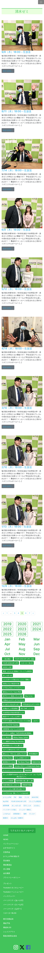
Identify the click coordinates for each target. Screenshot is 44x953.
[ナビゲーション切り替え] (41, 2)
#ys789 (5, 801)
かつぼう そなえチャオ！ (11, 704)
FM (15, 797)
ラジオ (27, 797)
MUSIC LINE (7, 667)
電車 (24, 814)
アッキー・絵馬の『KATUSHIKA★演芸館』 (17, 733)
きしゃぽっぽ (7, 675)
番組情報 (28, 770)
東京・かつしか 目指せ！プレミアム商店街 (17, 671)
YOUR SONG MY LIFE (10, 663)
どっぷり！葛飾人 (25, 810)
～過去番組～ (7, 659)
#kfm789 (35, 797)
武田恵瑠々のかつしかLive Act (13, 729)
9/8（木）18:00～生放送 (16, 52)
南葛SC (5, 818)
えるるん (37, 805)
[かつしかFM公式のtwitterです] (22, 948)
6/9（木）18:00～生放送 (16, 229)
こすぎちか (6, 814)
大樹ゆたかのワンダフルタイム (13, 700)
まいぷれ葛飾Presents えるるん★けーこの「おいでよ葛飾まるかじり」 (22, 775)
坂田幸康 (6, 805)
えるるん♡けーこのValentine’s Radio (27, 766)
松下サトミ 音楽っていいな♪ (12, 696)
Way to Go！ (29, 696)
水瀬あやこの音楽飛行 (10, 708)
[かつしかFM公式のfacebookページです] (28, 948)
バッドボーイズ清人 (9, 810)
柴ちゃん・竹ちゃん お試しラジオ (14, 754)
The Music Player (24, 762)
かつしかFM (7, 797)
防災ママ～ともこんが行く (12, 717)
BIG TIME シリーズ (27, 708)
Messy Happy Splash (20, 737)
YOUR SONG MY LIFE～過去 (24, 659)
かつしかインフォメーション (12, 770)
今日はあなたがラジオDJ (31, 704)
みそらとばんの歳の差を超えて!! (14, 789)
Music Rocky (7, 758)
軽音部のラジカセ (9, 762)
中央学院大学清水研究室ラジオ (13, 712)
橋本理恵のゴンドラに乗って (12, 745)
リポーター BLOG (27, 663)
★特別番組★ (33, 754)
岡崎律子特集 (26, 785)
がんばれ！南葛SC (17, 818)
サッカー (32, 814)
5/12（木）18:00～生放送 (17, 289)
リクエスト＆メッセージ (22, 830)
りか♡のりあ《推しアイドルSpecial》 (16, 793)
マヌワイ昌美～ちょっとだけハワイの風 (16, 721)
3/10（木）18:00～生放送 (17, 407)
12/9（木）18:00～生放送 (17, 586)
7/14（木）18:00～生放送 (17, 170)
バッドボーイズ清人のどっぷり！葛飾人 (16, 679)
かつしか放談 (7, 766)
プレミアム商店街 (35, 801)
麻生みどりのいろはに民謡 (12, 692)
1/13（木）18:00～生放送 (16, 526)
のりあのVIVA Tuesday (11, 725)
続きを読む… (8, 71)
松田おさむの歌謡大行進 (11, 684)
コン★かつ (7, 737)
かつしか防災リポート (22, 758)
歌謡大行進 (36, 762)
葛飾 (20, 797)
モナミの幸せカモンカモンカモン (14, 750)
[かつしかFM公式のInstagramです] (15, 948)
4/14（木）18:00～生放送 (17, 348)
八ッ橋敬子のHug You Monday (13, 741)
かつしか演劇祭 (8, 781)
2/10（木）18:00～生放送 (17, 467)
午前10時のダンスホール (11, 785)
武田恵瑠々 (17, 814)
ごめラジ (36, 721)
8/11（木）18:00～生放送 (16, 111)
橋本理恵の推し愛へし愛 (24, 781)
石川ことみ (27, 805)
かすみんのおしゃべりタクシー (13, 688)
